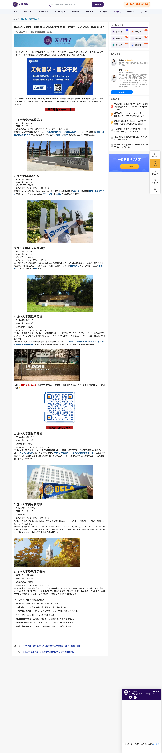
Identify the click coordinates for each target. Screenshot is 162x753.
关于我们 (144, 11)
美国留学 (36, 19)
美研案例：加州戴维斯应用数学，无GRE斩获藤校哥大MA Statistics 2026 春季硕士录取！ (131, 107)
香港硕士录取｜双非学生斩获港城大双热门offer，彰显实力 (131, 146)
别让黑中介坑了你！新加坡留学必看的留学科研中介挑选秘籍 (48, 652)
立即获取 (129, 166)
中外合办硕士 (60, 11)
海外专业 (103, 11)
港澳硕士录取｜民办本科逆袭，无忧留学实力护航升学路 (131, 138)
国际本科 (42, 11)
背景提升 (89, 11)
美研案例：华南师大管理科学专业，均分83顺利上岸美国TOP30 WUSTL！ (131, 130)
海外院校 (130, 11)
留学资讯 (117, 11)
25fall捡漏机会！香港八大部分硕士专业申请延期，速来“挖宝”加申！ (52, 645)
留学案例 (75, 11)
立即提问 (121, 92)
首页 (15, 11)
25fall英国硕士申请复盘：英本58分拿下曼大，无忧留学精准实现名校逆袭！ (131, 122)
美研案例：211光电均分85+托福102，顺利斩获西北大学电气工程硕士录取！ (130, 114)
